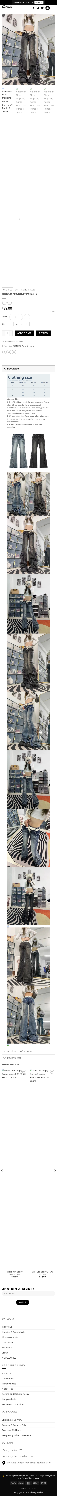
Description (13, 368)
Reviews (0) (14, 1058)
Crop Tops (7, 1342)
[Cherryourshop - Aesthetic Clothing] (16, 7)
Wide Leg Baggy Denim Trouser (42, 1273)
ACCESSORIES (9, 1357)
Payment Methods (11, 1430)
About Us (6, 1373)
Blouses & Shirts (10, 1337)
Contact (23, 1488)
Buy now (43, 333)
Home (4, 290)
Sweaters (7, 1347)
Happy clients (9, 1399)
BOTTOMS (17, 346)
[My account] (33, 8)
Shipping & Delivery (12, 1419)
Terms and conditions (13, 1404)
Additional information (20, 1051)
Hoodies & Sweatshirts (13, 1332)
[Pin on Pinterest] (14, 352)
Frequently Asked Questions (16, 1435)
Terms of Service (28, 1478)
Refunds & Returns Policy (15, 1425)
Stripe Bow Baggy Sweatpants (15, 1273)
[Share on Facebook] (4, 352)
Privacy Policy (9, 1383)
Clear (53, 311)
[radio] (12, 317)
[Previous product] (9, 303)
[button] (38, 8)
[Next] (50, 50)
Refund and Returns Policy (15, 1394)
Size (4, 324)
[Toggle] (4, 368)
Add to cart (24, 333)
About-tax (7, 1388)
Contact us (8, 1378)
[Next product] (4, 303)
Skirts (5, 1352)
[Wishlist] (42, 8)
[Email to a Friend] (9, 352)
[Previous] (6, 50)
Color (4, 317)
